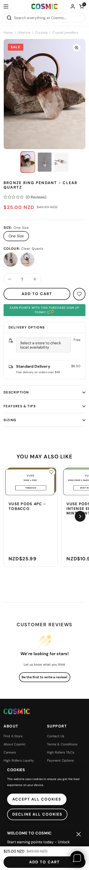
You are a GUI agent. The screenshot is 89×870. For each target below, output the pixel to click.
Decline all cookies (37, 814)
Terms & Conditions (62, 744)
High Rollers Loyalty (19, 760)
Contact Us (55, 736)
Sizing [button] (10, 420)
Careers (10, 752)
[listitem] (11, 260)
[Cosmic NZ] (44, 6)
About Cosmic (15, 744)
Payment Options (60, 760)
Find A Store (13, 736)
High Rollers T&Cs (60, 752)
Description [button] (16, 392)
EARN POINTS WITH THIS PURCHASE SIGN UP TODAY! (44, 310)
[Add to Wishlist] (51, 472)
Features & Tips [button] (20, 406)
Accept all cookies (36, 799)
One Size (16, 236)
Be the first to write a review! (44, 677)
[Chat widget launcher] (77, 858)
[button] (81, 6)
